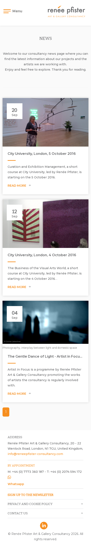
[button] (14, 11)
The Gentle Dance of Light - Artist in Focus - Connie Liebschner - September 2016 (45, 356)
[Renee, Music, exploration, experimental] (45, 122)
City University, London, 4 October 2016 (42, 255)
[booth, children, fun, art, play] (45, 223)
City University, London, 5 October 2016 (42, 154)
